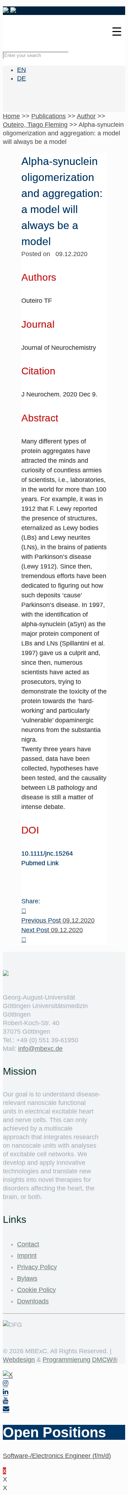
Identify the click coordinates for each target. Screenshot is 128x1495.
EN (21, 69)
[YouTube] (5, 1400)
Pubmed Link (40, 863)
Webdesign (19, 1359)
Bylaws (27, 1278)
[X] (8, 1375)
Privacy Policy (37, 1267)
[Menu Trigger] (117, 31)
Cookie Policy (36, 1289)
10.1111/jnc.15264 (47, 853)
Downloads (33, 1301)
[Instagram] (5, 1383)
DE (21, 78)
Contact (28, 1244)
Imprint (27, 1255)
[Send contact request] (6, 1409)
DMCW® (104, 1359)
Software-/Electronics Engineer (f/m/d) (57, 1455)
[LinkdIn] (5, 1392)
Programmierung (66, 1359)
